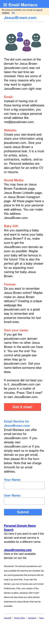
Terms (41, 618)
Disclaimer (32, 618)
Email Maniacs (23, 5)
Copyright (7, 618)
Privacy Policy (19, 618)
